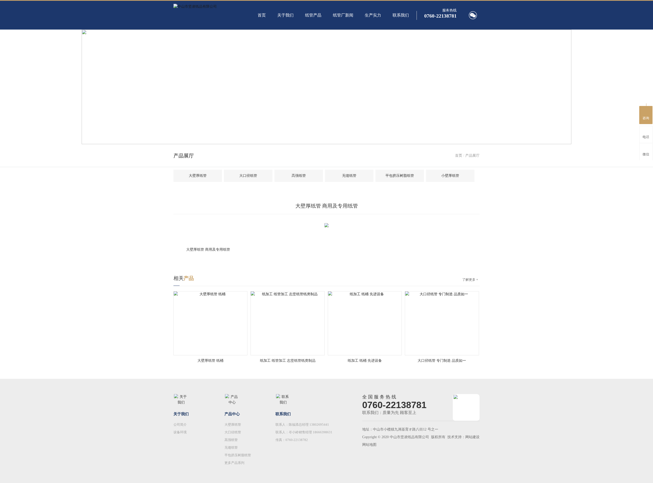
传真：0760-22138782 (291, 440)
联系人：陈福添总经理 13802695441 (302, 424)
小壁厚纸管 (450, 176)
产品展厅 (472, 155)
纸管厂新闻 (343, 15)
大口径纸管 (248, 176)
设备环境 (180, 432)
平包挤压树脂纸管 (399, 176)
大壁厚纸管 (198, 176)
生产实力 (373, 15)
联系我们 (401, 15)
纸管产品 (313, 15)
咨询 (646, 118)
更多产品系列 (234, 463)
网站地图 (369, 445)
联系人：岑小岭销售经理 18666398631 (303, 432)
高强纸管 (299, 176)
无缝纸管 (349, 176)
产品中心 (232, 414)
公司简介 (180, 424)
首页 (262, 15)
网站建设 (472, 437)
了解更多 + (470, 279)
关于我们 (285, 15)
